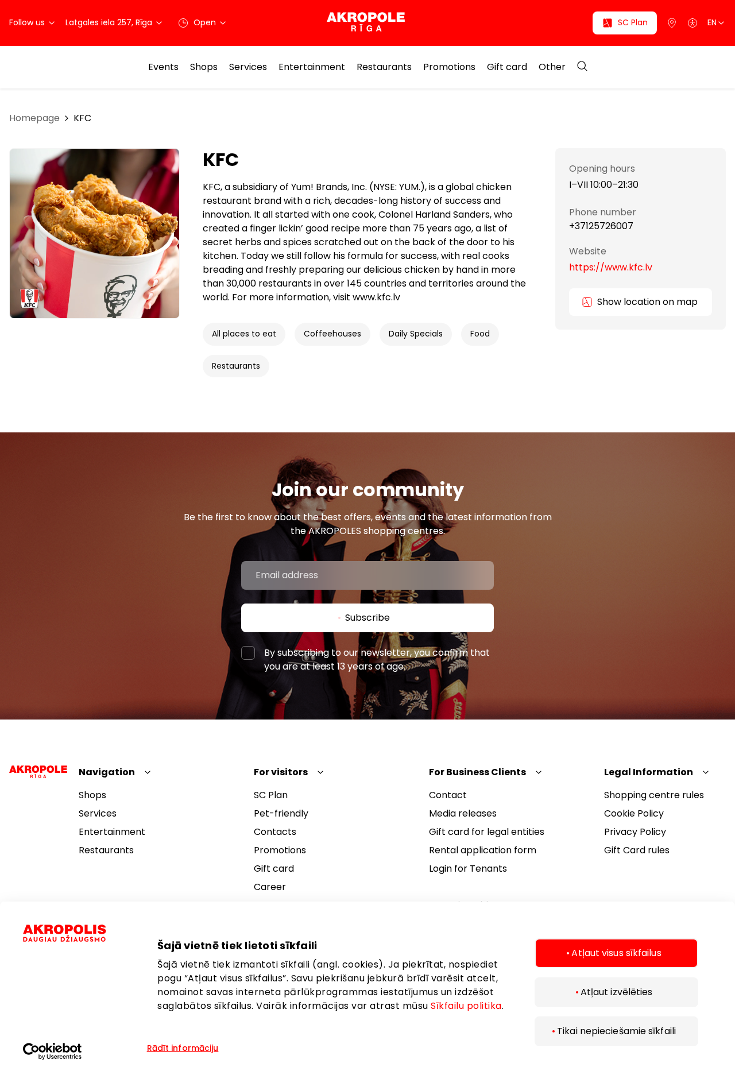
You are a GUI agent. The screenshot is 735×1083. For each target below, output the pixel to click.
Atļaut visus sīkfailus (616, 953)
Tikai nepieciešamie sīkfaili (616, 1031)
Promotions (449, 67)
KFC (82, 118)
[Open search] (582, 67)
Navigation (107, 772)
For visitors (281, 772)
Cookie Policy (634, 813)
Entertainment (311, 67)
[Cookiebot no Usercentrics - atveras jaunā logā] (83, 1051)
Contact (448, 795)
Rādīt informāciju (183, 1048)
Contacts (275, 831)
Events (163, 67)
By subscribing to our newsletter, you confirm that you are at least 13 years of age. (377, 659)
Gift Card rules (637, 850)
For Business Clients (477, 772)
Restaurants (384, 67)
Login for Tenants (468, 868)
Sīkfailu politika (466, 1005)
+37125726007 (601, 226)
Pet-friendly (281, 813)
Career (270, 887)
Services (248, 67)
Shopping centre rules (654, 795)
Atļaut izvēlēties (617, 992)
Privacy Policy (635, 831)
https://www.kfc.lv (610, 267)
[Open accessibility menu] (692, 23)
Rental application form (482, 850)
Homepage (34, 118)
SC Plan (271, 795)
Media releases (463, 813)
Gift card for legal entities (486, 831)
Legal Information (648, 772)
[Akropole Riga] (368, 22)
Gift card (507, 67)
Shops (204, 67)
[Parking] (672, 23)
